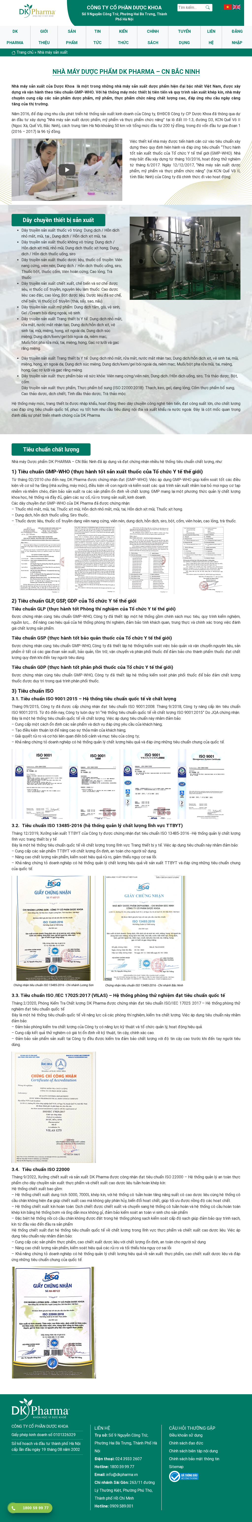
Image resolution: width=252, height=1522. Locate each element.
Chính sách (153, 37)
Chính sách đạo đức (186, 1443)
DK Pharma (15, 37)
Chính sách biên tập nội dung (193, 1451)
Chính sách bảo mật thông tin (194, 1459)
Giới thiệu (44, 37)
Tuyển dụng (184, 37)
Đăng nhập (237, 37)
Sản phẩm (72, 37)
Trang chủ (24, 52)
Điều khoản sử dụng (186, 1435)
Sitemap (176, 1466)
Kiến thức (123, 37)
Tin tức (97, 37)
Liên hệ (211, 37)
